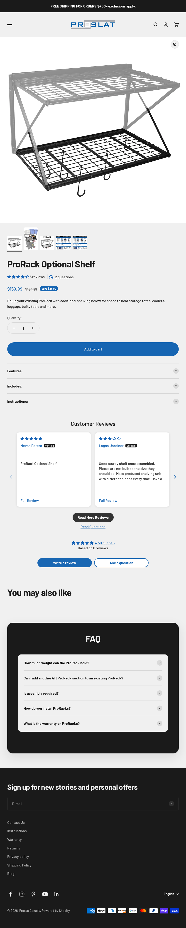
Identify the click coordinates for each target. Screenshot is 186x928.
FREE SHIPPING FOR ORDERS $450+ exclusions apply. (93, 6)
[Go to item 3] (47, 244)
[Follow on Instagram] (22, 894)
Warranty (14, 839)
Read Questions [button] (93, 526)
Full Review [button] (29, 500)
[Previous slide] (11, 476)
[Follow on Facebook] (10, 894)
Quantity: (14, 318)
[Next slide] (175, 476)
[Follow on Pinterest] (33, 894)
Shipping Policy (19, 865)
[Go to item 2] (31, 239)
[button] (18, 276)
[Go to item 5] (80, 244)
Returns (13, 848)
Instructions (17, 831)
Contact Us (16, 822)
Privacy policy (18, 856)
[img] (31, 438)
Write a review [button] (64, 562)
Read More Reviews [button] (93, 517)
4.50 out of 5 (105, 543)
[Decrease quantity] (14, 328)
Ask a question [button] (121, 562)
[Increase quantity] (32, 328)
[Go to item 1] (14, 244)
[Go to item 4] (63, 244)
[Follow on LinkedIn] (57, 894)
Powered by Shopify (56, 911)
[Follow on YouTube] (45, 894)
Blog (11, 873)
